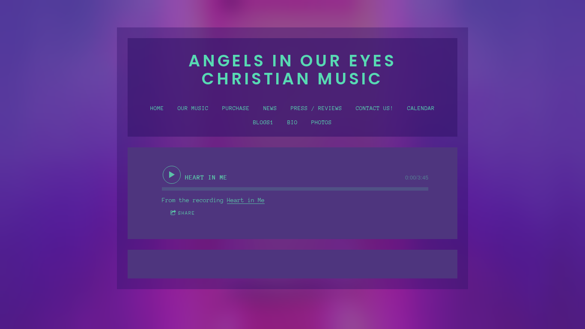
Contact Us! (375, 108)
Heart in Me (246, 200)
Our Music (193, 108)
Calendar (421, 108)
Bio (292, 123)
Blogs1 (263, 123)
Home (157, 108)
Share (186, 212)
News (270, 108)
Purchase (236, 108)
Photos (321, 123)
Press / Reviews (316, 108)
